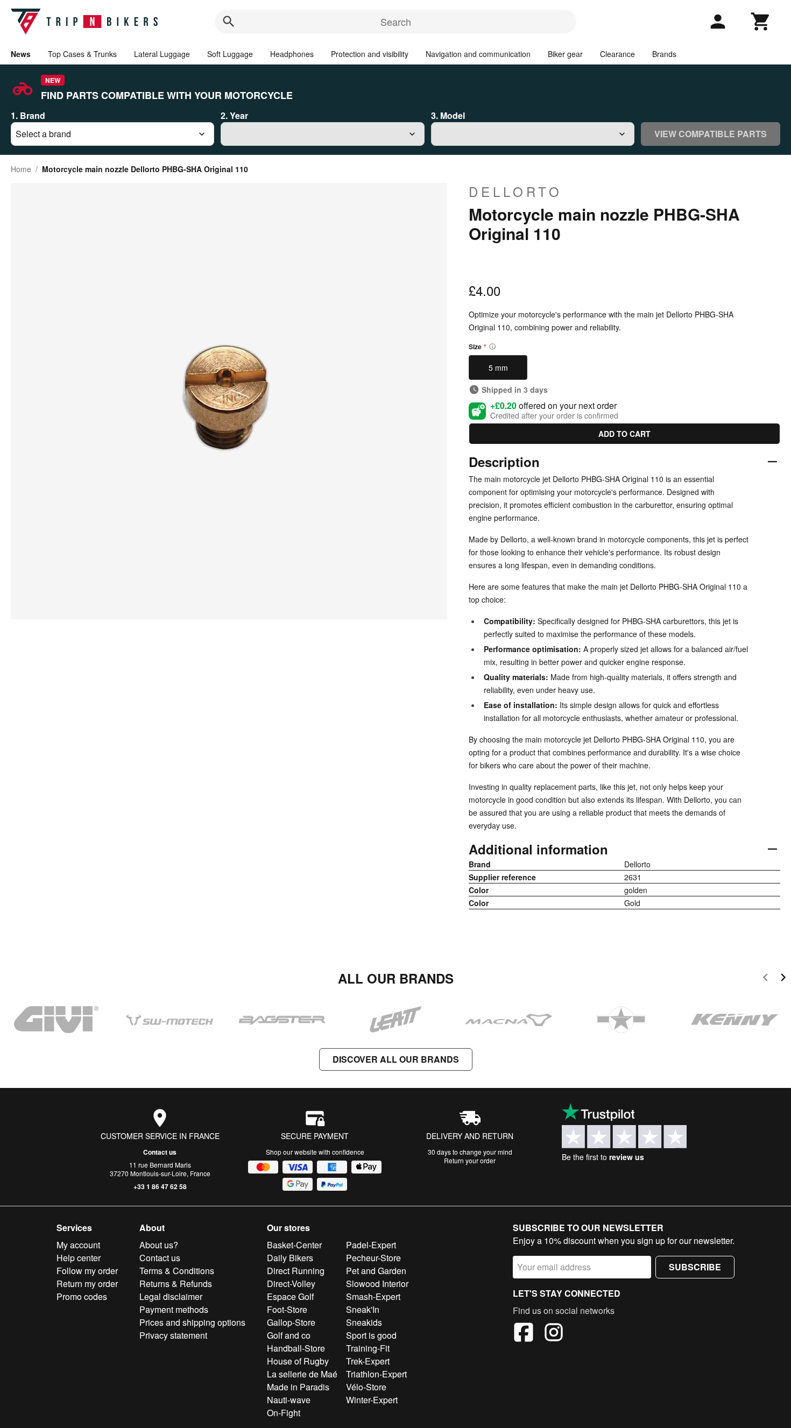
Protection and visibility (369, 53)
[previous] (765, 979)
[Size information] (492, 346)
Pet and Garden (376, 1270)
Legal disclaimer (170, 1296)
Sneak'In (362, 1309)
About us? (158, 1245)
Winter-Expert (372, 1400)
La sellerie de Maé (302, 1374)
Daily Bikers (290, 1258)
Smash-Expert (373, 1296)
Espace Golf (290, 1296)
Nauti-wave (288, 1400)
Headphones (292, 53)
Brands (664, 53)
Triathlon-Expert (376, 1374)
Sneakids (364, 1322)
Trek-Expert (368, 1361)
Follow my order (87, 1270)
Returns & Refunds (175, 1283)
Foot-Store (287, 1309)
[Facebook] (523, 1333)
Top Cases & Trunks (82, 53)
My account (78, 1245)
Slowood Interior (377, 1283)
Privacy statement (173, 1335)
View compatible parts (710, 134)
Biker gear (565, 53)
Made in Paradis (298, 1387)
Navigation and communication (478, 53)
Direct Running (295, 1270)
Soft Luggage (230, 53)
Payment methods (173, 1309)
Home (21, 169)
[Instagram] (553, 1333)
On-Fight (283, 1412)
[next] (783, 979)
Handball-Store (296, 1348)
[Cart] (761, 21)
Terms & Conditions (176, 1270)
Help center (78, 1258)
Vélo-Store (366, 1387)
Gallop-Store (291, 1322)
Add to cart (624, 433)
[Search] (228, 21)
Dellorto (515, 191)
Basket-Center (294, 1245)
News (21, 53)
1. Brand (28, 115)
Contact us (159, 1152)
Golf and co (288, 1335)
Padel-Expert (371, 1245)
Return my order (87, 1283)
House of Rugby (298, 1361)
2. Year (234, 115)
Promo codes (81, 1296)
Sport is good (371, 1335)
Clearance (617, 53)
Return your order (470, 1160)
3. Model (448, 115)
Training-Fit (368, 1348)
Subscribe (695, 1267)
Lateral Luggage (162, 53)
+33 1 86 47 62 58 (160, 1186)
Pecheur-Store (373, 1258)
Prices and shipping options (192, 1322)
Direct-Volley (291, 1283)
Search (395, 22)
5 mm (498, 367)
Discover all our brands (396, 1059)
